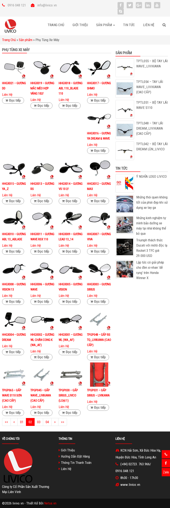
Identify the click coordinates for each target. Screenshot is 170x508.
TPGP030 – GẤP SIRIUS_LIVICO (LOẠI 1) (68, 395)
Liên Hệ (148, 25)
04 (47, 422)
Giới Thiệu (80, 25)
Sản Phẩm (104, 25)
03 (38, 422)
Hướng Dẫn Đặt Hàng (75, 456)
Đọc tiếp (15, 100)
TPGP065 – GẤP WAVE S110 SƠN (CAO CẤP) (12, 395)
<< (6, 422)
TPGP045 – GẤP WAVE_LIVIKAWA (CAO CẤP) (40, 395)
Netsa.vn (50, 503)
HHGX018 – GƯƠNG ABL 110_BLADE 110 (71, 88)
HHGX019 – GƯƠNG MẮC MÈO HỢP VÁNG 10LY (42, 88)
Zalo (166, 472)
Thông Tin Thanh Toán (76, 463)
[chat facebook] (166, 463)
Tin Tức (129, 25)
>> (62, 422)
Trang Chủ (56, 25)
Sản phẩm (25, 40)
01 (21, 422)
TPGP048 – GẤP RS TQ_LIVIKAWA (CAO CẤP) (99, 340)
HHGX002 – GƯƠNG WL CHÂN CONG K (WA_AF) (42, 340)
